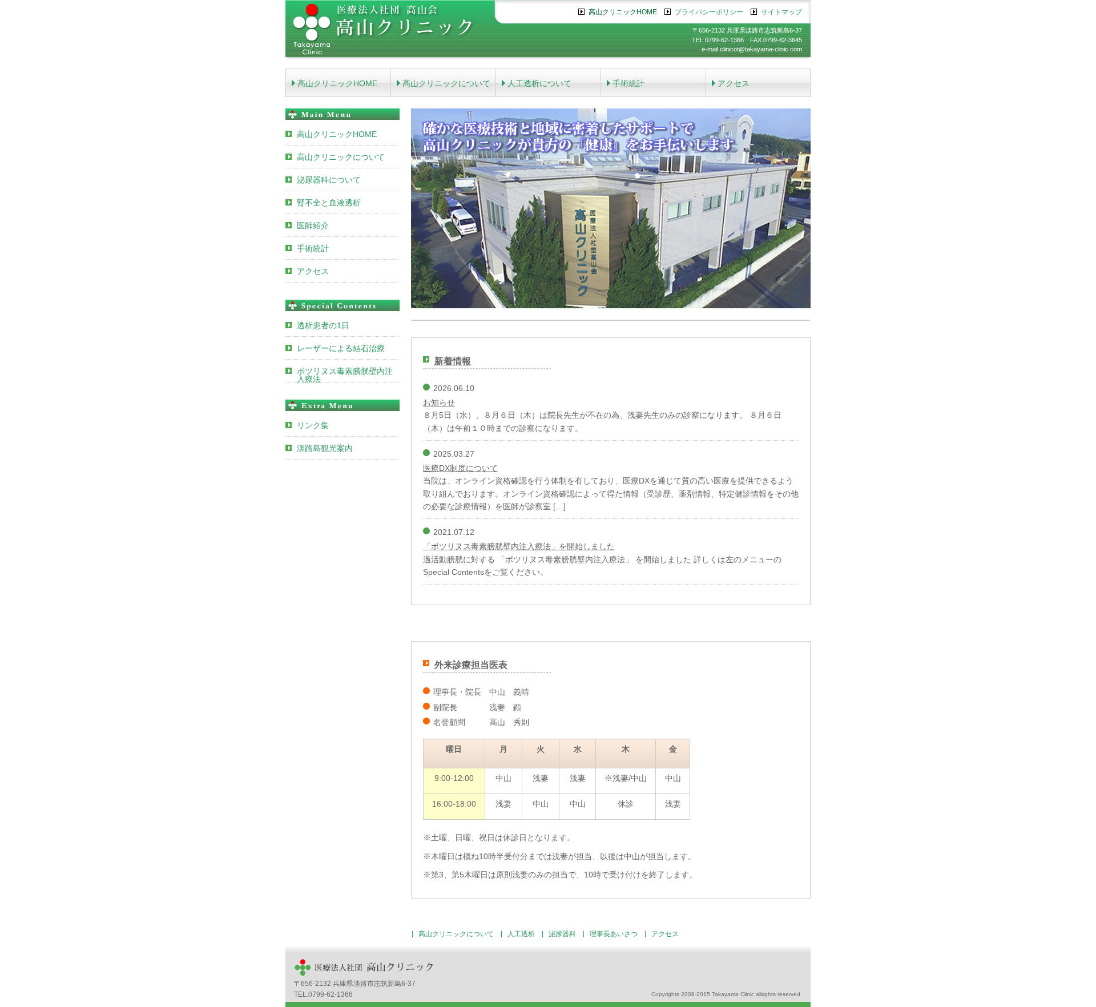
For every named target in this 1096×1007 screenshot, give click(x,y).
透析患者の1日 (323, 325)
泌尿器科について (329, 179)
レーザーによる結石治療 (341, 348)
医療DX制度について (460, 468)
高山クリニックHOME (623, 12)
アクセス (734, 83)
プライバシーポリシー (709, 12)
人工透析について (539, 83)
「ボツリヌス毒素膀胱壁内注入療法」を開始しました (519, 546)
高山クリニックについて (446, 83)
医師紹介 (313, 225)
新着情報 (452, 361)
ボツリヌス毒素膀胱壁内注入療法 (345, 374)
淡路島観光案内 (325, 448)
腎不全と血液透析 (329, 202)
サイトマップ (781, 12)
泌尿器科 (562, 934)
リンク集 (313, 425)
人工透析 (521, 934)
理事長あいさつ (614, 934)
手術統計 (628, 83)
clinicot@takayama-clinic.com (761, 49)
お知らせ (439, 402)
